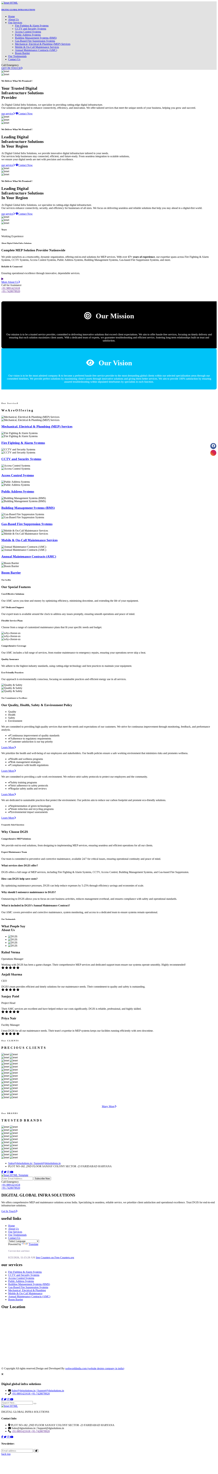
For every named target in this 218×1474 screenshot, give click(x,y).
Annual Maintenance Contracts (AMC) (36, 50)
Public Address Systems (28, 34)
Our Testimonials (17, 56)
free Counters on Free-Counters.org (55, 1257)
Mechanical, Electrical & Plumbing (27, 1290)
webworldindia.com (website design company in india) (94, 1368)
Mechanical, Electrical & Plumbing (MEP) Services (42, 44)
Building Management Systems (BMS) (36, 37)
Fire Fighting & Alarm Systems (32, 25)
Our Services (15, 22)
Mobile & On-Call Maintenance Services (37, 47)
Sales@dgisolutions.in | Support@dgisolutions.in (34, 1163)
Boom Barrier (22, 53)
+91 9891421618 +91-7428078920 (10, 290)
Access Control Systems (28, 31)
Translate (33, 1244)
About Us (13, 19)
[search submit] (35, 1403)
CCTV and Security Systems (30, 28)
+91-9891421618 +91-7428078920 (10, 1186)
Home (11, 16)
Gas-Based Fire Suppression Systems (35, 40)
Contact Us (14, 59)
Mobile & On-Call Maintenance (25, 1293)
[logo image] (9, 1406)
